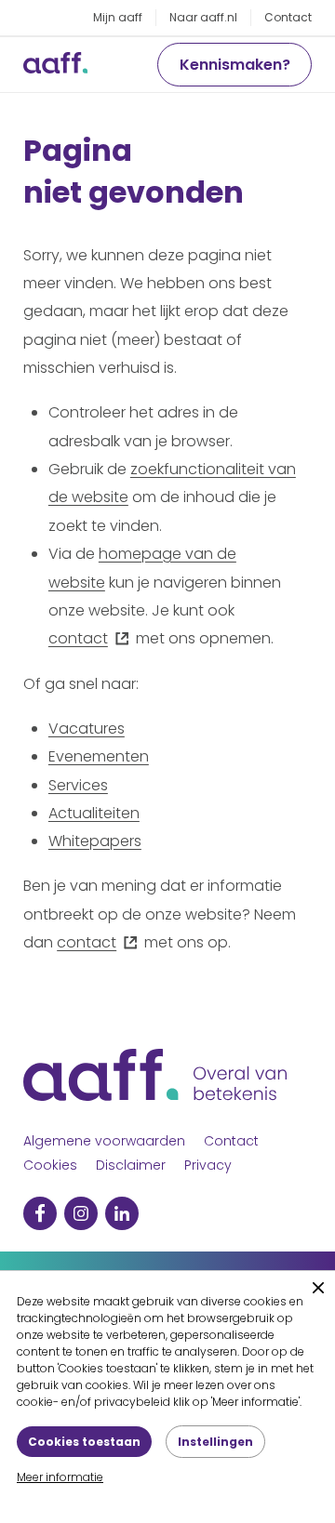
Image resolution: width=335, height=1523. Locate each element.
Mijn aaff (117, 17)
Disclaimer (131, 1165)
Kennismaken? (235, 64)
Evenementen (98, 756)
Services (78, 785)
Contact (288, 17)
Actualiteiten (94, 813)
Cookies (50, 1165)
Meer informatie (60, 1477)
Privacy (208, 1165)
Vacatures (86, 728)
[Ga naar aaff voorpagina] (55, 64)
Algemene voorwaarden (104, 1141)
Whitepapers (94, 841)
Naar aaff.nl (203, 17)
